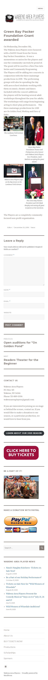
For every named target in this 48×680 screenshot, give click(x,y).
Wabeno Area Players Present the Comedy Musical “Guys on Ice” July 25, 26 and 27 (25, 596)
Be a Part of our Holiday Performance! (23, 577)
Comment (9, 255)
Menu (40, 8)
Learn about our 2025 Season (24, 433)
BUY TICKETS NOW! (13, 641)
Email (7, 301)
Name (7, 290)
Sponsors (8, 658)
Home (6, 630)
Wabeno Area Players (12, 673)
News (33, 227)
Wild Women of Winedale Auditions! (23, 606)
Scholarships (9, 653)
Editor (9, 227)
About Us (8, 636)
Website (7, 312)
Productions (9, 647)
